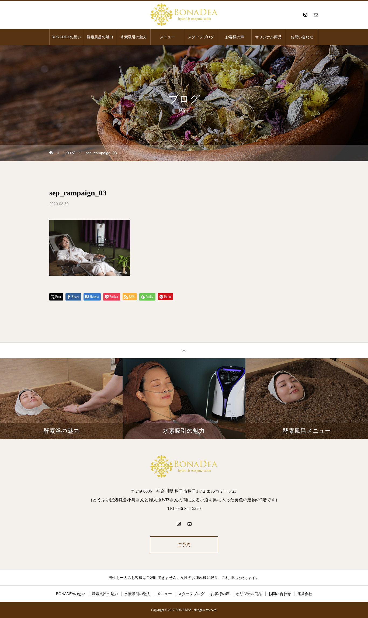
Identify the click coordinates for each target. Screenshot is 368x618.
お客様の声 (234, 37)
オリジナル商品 (268, 37)
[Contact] (316, 14)
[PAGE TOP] (184, 350)
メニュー (167, 37)
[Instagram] (305, 14)
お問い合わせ (302, 37)
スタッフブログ (201, 37)
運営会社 (304, 594)
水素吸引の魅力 (133, 37)
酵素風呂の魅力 (100, 37)
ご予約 (184, 544)
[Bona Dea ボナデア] (184, 15)
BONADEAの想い (66, 37)
